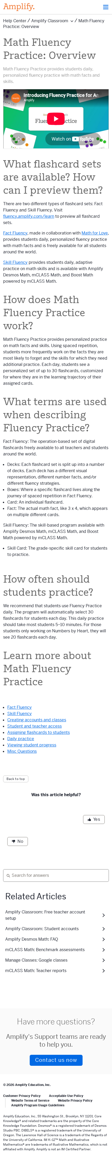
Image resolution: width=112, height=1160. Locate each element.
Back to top (16, 779)
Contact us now (56, 1060)
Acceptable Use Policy (66, 1096)
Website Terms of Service (30, 1100)
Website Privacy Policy (75, 1100)
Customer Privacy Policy (22, 1096)
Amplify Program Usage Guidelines (37, 1105)
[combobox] (53, 875)
